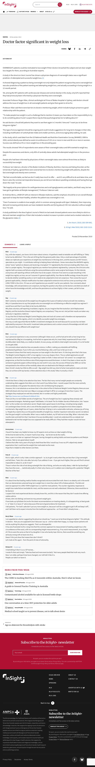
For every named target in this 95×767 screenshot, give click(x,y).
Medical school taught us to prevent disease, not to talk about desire (35, 611)
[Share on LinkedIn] (79, 49)
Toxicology (18, 591)
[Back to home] (14, 678)
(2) (19, 218)
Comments (10, 244)
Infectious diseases (18, 574)
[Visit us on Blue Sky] (82, 759)
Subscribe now (75, 653)
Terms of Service (55, 664)
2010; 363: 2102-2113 (79, 227)
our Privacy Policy (56, 662)
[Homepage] (4, 11)
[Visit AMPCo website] (11, 712)
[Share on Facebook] (74, 49)
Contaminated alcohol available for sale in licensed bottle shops (33, 594)
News (9, 574)
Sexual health (19, 608)
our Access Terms (43, 662)
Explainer (10, 583)
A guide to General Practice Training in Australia (26, 586)
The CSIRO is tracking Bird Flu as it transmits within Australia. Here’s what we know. (43, 578)
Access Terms (28, 759)
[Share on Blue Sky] (69, 49)
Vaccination (18, 599)
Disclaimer (17, 759)
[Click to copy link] (90, 49)
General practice (20, 583)
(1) (43, 78)
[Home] (9, 4)
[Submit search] (60, 5)
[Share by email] (84, 49)
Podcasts (87, 5)
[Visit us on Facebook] (74, 759)
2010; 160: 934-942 (80, 222)
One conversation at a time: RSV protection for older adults (31, 603)
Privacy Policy (44, 664)
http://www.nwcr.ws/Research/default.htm (23, 396)
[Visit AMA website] (26, 712)
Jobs (74, 5)
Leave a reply (25, 244)
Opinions (10, 591)
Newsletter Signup (57, 726)
